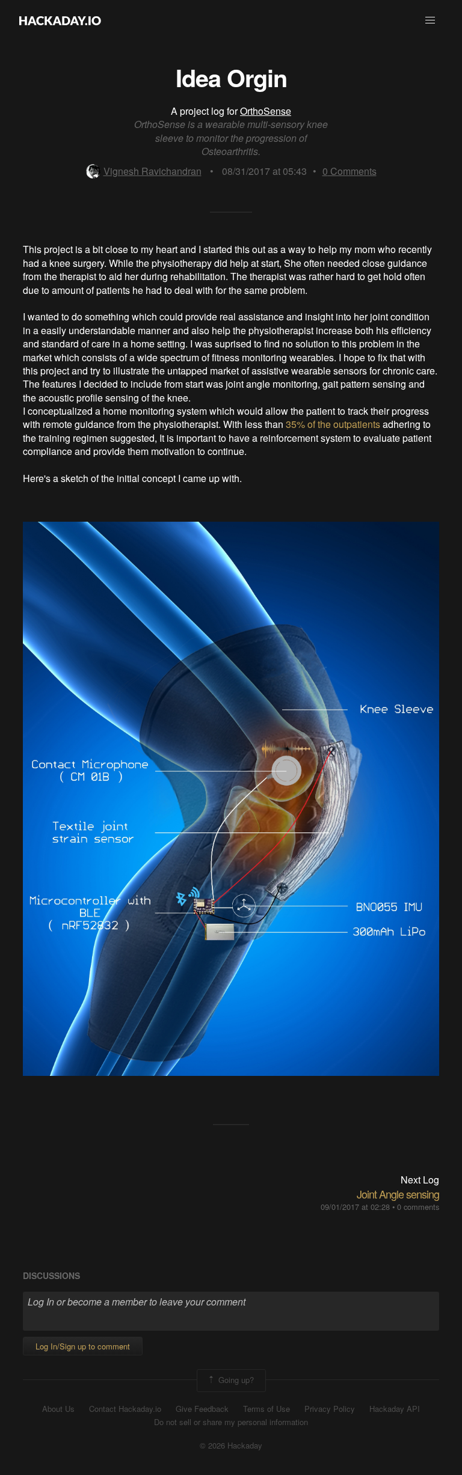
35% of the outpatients (333, 424)
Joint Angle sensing (398, 1194)
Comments (349, 171)
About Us (58, 1408)
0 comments (418, 1206)
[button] (430, 20)
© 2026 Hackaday (231, 1445)
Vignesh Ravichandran (152, 171)
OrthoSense (265, 111)
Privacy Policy (329, 1408)
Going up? (235, 1379)
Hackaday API (394, 1408)
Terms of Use (266, 1408)
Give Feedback (202, 1408)
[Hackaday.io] (60, 20)
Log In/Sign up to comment (82, 1346)
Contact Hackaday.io (125, 1408)
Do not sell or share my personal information (231, 1422)
